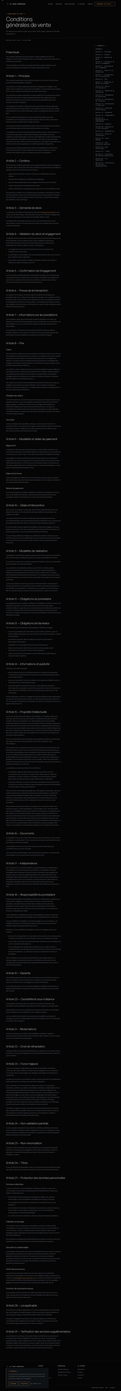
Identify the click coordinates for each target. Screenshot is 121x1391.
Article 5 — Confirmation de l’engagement (105, 66)
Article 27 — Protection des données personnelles (105, 154)
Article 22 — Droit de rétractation (103, 134)
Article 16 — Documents (104, 112)
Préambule (99, 49)
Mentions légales (97, 1387)
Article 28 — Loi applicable (102, 159)
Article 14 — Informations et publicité (105, 104)
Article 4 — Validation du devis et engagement (105, 62)
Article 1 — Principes (103, 51)
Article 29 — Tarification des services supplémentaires (105, 164)
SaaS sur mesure (62, 1375)
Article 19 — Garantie (103, 124)
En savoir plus (36, 1383)
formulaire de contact (48, 212)
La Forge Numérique (18, 4)
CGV (107, 1387)
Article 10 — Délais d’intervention (103, 87)
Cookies (112, 1387)
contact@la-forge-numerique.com (24, 1278)
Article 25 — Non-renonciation (102, 147)
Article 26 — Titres (103, 151)
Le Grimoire (81, 1375)
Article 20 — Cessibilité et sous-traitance (105, 127)
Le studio (81, 4)
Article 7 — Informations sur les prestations (105, 75)
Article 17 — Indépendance (105, 115)
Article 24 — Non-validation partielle (103, 143)
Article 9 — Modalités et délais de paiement (105, 82)
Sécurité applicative (63, 1369)
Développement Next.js (64, 1372)
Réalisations (70, 4)
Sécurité (59, 4)
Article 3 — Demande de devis (104, 58)
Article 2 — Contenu (103, 54)
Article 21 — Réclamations (105, 131)
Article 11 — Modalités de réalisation (105, 91)
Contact (90, 4)
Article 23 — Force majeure (102, 139)
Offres (50, 4)
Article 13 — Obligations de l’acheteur (105, 100)
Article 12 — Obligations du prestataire (105, 95)
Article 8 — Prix (102, 79)
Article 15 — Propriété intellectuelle (104, 109)
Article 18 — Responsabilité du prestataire (102, 119)
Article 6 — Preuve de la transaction (105, 71)
